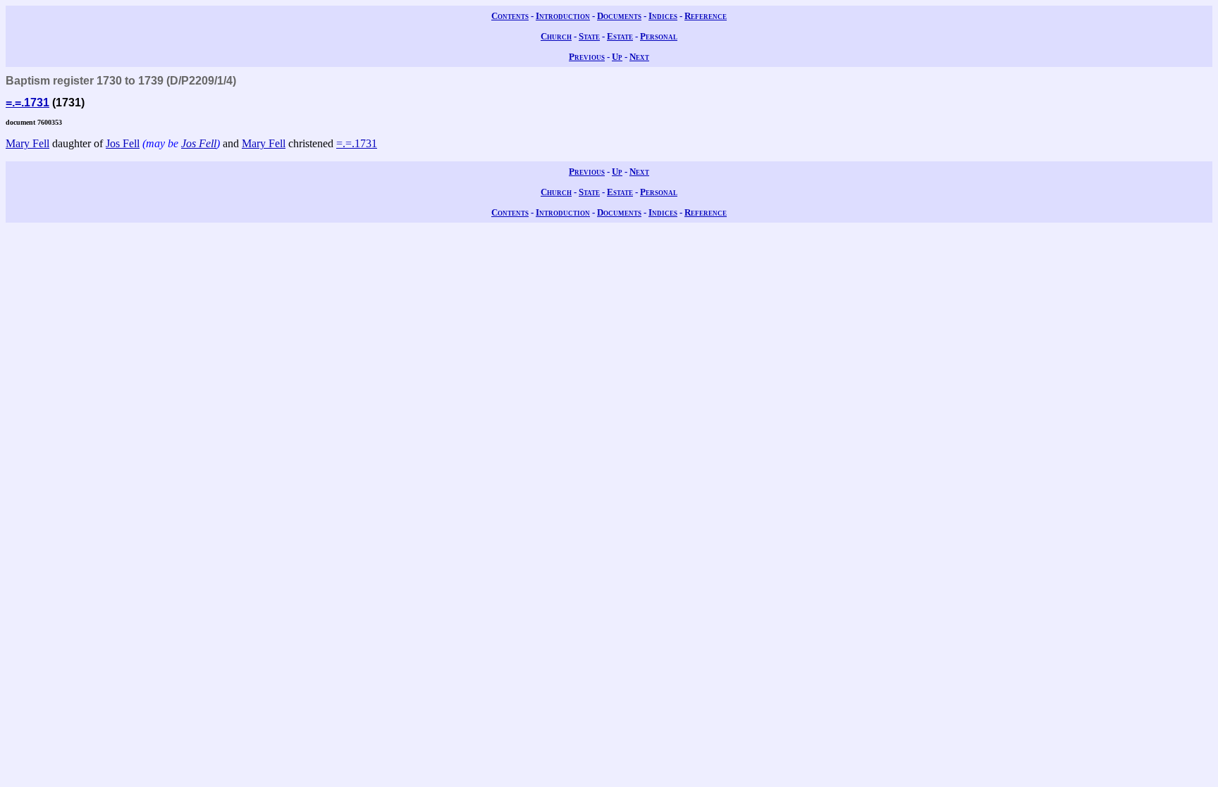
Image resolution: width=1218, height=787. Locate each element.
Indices (662, 16)
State (589, 36)
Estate (620, 36)
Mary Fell (27, 143)
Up (617, 56)
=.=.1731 (27, 103)
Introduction (563, 16)
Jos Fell (123, 143)
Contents (510, 16)
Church (556, 36)
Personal (658, 36)
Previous (587, 56)
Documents (619, 16)
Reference (705, 16)
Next (639, 56)
